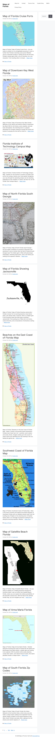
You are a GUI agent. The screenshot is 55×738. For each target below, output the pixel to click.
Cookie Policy (40, 3)
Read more (29, 58)
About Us (17, 3)
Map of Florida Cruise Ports (18, 16)
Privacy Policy (18, 7)
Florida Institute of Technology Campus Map (17, 145)
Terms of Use (31, 3)
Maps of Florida (6, 5)
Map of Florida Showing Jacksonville (16, 270)
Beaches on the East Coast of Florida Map (18, 336)
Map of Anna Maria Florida (17, 609)
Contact (23, 3)
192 (9, 730)
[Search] (50, 16)
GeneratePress (36, 736)
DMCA (47, 3)
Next (13, 730)
